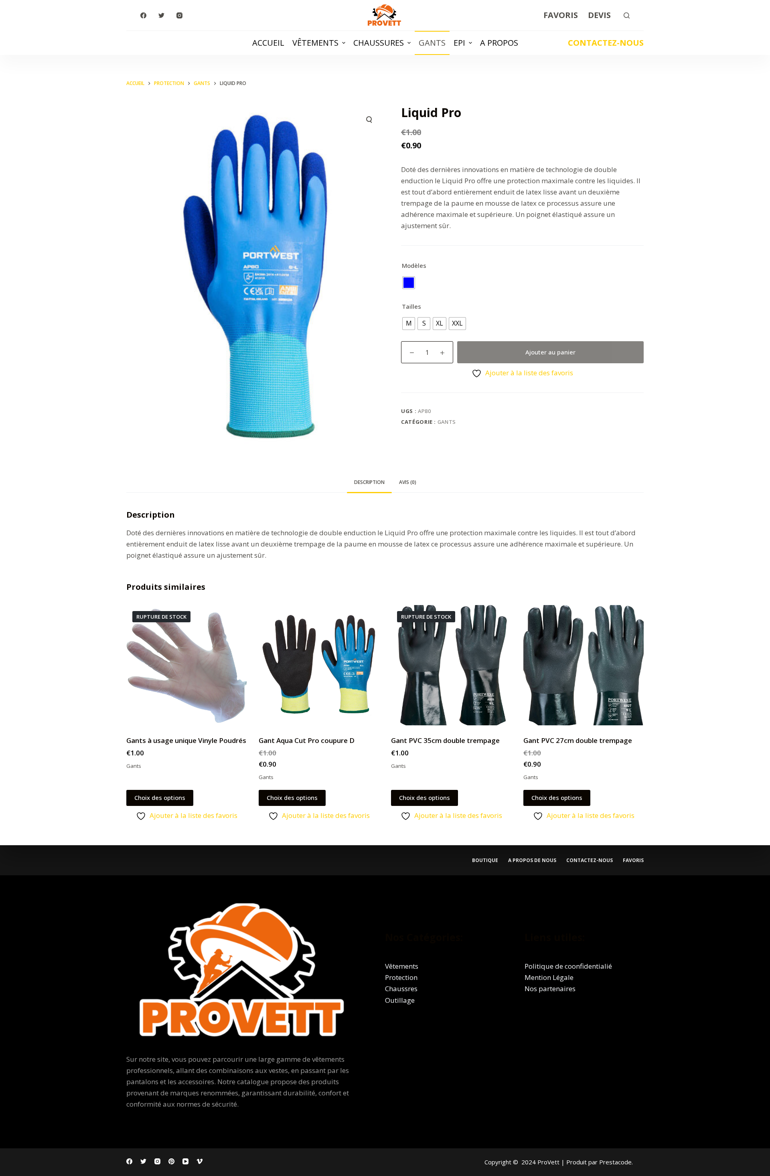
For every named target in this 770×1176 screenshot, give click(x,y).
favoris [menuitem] (633, 860)
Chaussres (401, 988)
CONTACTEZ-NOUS (606, 42)
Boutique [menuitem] (485, 860)
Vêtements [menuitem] (315, 42)
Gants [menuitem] (432, 42)
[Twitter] (161, 15)
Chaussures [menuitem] (378, 42)
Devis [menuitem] (599, 15)
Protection (401, 977)
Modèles (414, 265)
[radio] (409, 283)
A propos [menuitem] (499, 42)
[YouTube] (185, 1161)
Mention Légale (549, 977)
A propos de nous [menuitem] (532, 860)
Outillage (400, 1000)
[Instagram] (179, 15)
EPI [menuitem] (459, 42)
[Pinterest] (171, 1161)
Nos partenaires (550, 988)
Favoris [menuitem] (560, 15)
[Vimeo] (200, 1161)
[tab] (369, 482)
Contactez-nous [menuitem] (589, 860)
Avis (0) (407, 482)
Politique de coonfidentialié (568, 966)
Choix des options (159, 797)
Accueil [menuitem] (268, 42)
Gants (447, 421)
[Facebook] (143, 15)
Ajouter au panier (550, 352)
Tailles (411, 306)
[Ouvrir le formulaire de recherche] (627, 15)
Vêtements (401, 966)
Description (369, 482)
